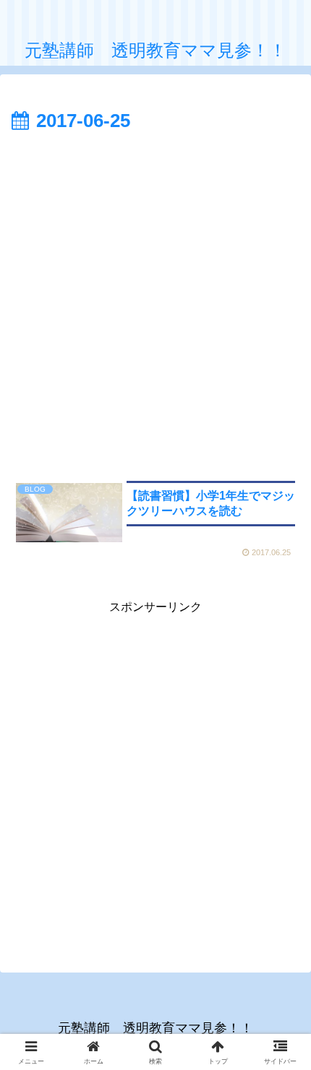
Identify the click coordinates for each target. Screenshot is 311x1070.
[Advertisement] (155, 300)
